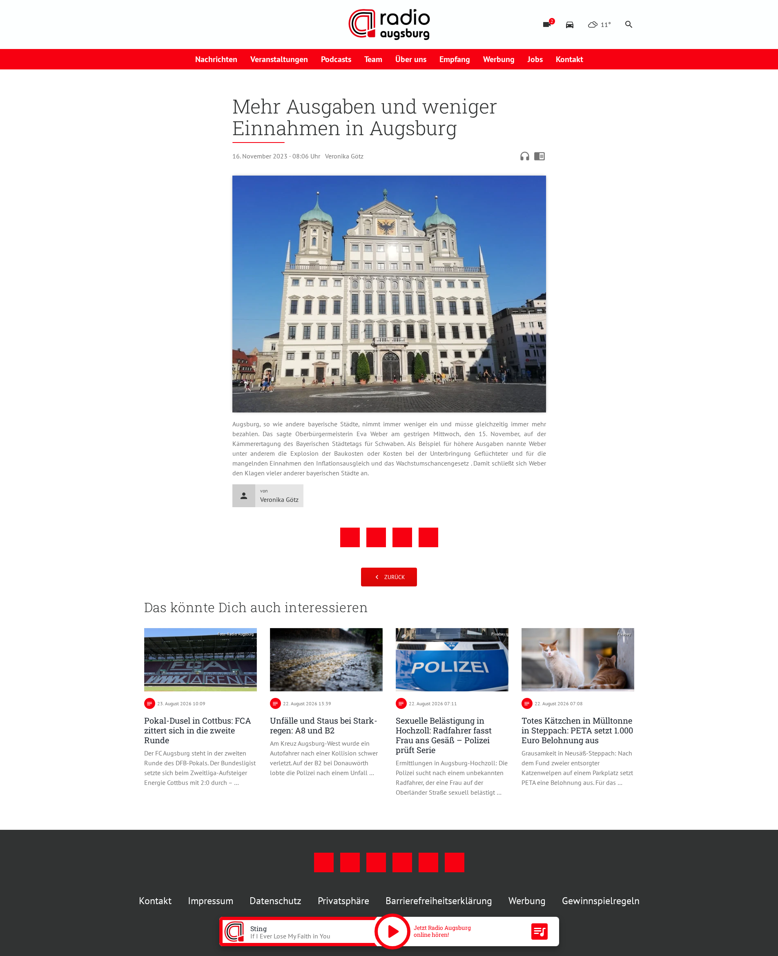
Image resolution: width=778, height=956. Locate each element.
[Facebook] (152, 24)
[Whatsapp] (234, 24)
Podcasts (336, 59)
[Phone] (218, 24)
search (629, 24)
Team (373, 59)
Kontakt (569, 59)
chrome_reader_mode (539, 156)
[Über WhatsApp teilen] (402, 537)
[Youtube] (185, 24)
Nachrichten (216, 59)
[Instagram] (169, 24)
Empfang (454, 59)
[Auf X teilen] (376, 537)
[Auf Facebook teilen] (350, 537)
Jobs (535, 59)
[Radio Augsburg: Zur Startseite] (389, 24)
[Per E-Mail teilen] (428, 537)
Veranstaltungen (279, 59)
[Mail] (201, 24)
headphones (525, 156)
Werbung (499, 59)
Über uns (410, 59)
